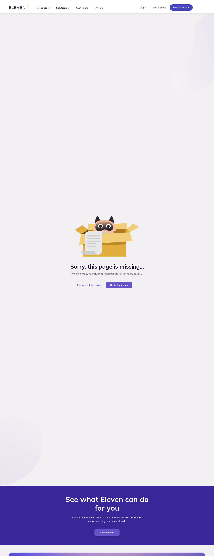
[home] (21, 6)
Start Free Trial (181, 7)
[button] (43, 7)
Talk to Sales (158, 7)
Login (143, 7)
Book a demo (107, 532)
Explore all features (89, 285)
